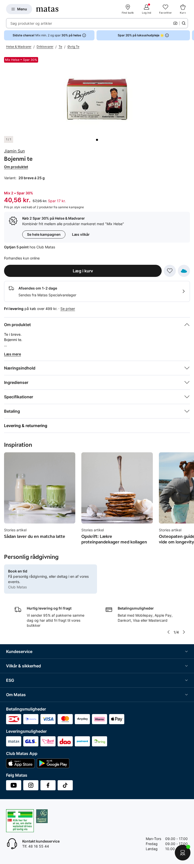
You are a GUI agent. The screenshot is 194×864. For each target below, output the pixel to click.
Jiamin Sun (14, 150)
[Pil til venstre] (168, 632)
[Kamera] (175, 23)
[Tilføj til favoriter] (170, 271)
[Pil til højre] (190, 35)
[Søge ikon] (184, 23)
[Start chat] (182, 852)
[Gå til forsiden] (47, 9)
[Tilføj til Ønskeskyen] (184, 271)
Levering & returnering (25, 425)
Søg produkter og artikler (31, 23)
